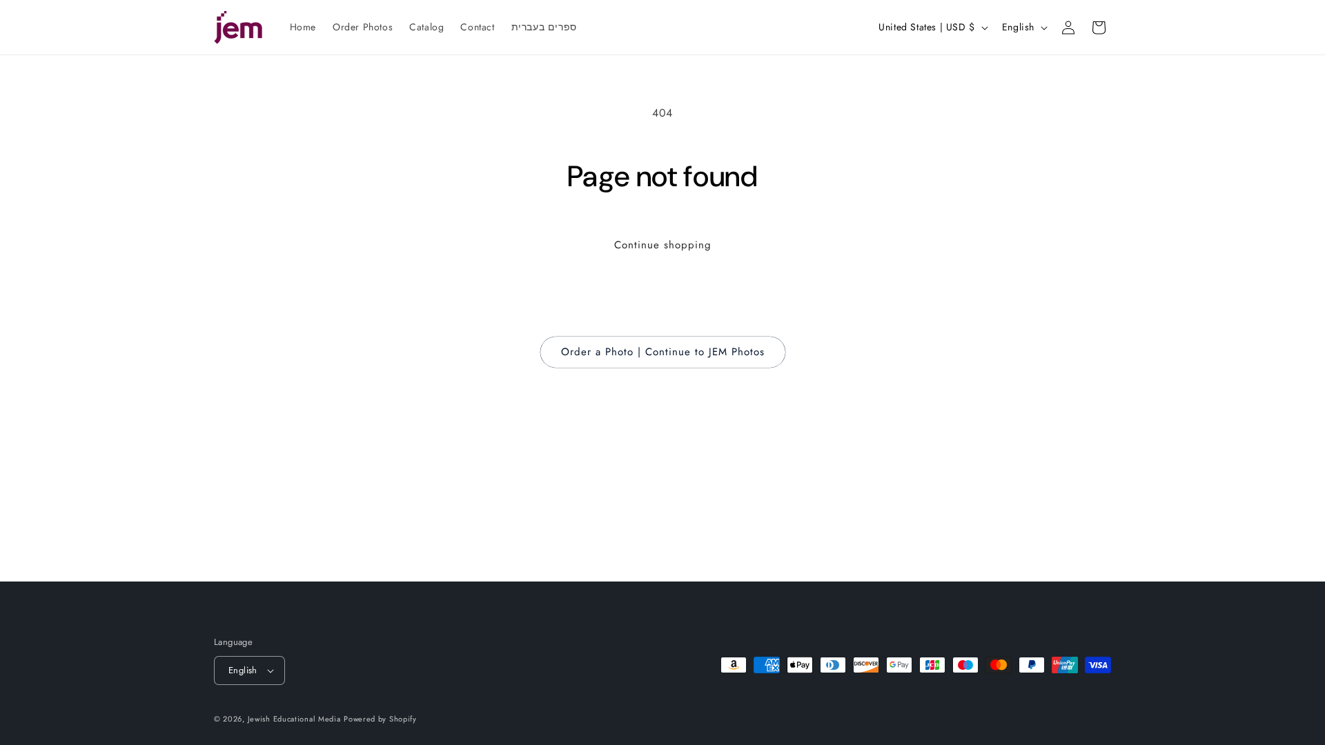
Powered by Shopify (380, 718)
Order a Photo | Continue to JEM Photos (663, 351)
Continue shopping (662, 244)
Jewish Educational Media (294, 718)
